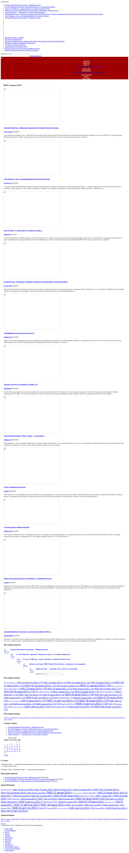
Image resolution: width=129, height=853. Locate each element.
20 (12, 749)
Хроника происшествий (13, 39)
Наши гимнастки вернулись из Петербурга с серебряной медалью (27, 578)
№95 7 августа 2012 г (31, 694)
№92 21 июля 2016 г (95, 685)
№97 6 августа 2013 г (14, 701)
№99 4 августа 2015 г (18, 707)
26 (10, 751)
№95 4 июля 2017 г (29, 799)
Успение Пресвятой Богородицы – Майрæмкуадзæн (23, 5)
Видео (86, 76)
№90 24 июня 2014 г (10, 682)
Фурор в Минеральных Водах (15, 487)
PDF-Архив (86, 78)
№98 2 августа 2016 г (25, 704)
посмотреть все (8, 822)
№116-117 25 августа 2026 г (82, 717)
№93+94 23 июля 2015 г (108, 688)
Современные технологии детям (16, 47)
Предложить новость (12, 847)
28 (15, 751)
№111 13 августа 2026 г (21, 717)
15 (17, 746)
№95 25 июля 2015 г (54, 695)
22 (17, 749)
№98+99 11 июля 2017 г (48, 808)
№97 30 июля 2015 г (94, 700)
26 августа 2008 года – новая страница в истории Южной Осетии (27, 9)
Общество (86, 69)
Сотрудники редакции (12, 848)
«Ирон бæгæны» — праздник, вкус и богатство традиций (25, 12)
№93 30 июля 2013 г (83, 689)
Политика (7, 388)
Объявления (9, 845)
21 (15, 749)
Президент (79, 66)
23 (19, 749)
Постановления (99, 72)
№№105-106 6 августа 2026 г (96, 717)
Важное (6, 234)
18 (7, 749)
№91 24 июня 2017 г (79, 682)
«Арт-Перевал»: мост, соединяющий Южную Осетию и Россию (27, 16)
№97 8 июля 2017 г (34, 700)
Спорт (6, 491)
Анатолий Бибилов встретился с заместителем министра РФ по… (28, 632)
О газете (86, 61)
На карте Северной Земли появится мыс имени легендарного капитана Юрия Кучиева (34, 41)
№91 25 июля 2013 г (102, 682)
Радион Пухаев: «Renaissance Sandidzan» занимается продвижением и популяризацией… (36, 282)
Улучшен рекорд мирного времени (16, 527)
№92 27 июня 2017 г (12, 689)
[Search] (28, 54)
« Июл (6, 755)
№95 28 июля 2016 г (79, 694)
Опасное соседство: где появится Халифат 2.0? (21, 384)
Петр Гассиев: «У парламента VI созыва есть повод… (23, 230)
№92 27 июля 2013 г (117, 686)
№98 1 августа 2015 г (75, 805)
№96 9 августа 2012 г (40, 697)
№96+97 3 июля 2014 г (85, 698)
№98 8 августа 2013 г (66, 704)
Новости (86, 63)
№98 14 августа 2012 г (92, 703)
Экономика (8, 636)
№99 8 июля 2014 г (59, 707)
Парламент (97, 66)
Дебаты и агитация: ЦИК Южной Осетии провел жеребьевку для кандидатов (31, 10)
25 (7, 751)
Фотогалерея (86, 75)
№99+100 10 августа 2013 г (14, 810)
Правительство (88, 66)
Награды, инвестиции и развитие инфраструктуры (22, 48)
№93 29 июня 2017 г (60, 688)
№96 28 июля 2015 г (64, 698)
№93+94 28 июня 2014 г (19, 691)
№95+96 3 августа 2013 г (108, 694)
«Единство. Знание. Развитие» (15, 45)
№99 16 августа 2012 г (81, 706)
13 (12, 746)
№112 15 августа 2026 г (33, 717)
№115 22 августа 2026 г (69, 717)
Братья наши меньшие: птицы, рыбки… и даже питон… (24, 436)
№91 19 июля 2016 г (55, 682)
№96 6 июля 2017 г (15, 697)
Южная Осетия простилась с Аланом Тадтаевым (21, 50)
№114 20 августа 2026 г (57, 717)
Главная (7, 836)
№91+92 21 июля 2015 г (106, 789)
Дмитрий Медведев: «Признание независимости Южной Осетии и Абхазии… (32, 128)
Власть (86, 65)
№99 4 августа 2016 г (37, 706)
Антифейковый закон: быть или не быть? (19, 333)
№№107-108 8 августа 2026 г (111, 717)
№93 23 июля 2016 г (33, 688)
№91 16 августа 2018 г (30, 682)
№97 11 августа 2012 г (63, 700)
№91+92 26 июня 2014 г (40, 685)
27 (12, 751)
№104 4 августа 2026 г (9, 717)
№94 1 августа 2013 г (43, 692)
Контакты (8, 839)
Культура (7, 183)
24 (5, 751)
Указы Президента (78, 72)
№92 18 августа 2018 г (68, 686)
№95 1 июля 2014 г (108, 692)
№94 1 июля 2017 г (63, 691)
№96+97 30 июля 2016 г (92, 801)
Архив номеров (10, 830)
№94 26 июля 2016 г (87, 691)
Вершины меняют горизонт (14, 38)
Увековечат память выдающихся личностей (20, 43)
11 (7, 746)
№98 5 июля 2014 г (46, 704)
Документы (86, 70)
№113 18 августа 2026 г (45, 717)
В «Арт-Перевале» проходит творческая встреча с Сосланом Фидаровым (30, 7)
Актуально (8, 132)
